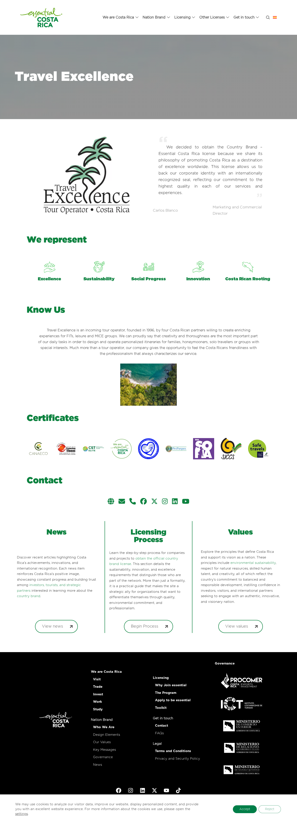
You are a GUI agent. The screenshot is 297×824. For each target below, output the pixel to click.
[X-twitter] (154, 790)
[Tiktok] (178, 790)
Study (98, 709)
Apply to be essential (173, 700)
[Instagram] (165, 502)
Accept (244, 809)
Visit (97, 679)
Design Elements (106, 734)
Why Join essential (171, 685)
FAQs (159, 733)
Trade (97, 686)
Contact (161, 725)
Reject (269, 809)
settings (21, 814)
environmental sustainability (253, 563)
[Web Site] (111, 502)
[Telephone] (132, 502)
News (97, 764)
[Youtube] (166, 790)
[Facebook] (143, 502)
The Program (165, 692)
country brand (28, 596)
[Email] (121, 502)
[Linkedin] (175, 502)
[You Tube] (185, 502)
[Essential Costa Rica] (41, 17)
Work (97, 701)
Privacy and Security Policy (177, 758)
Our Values (102, 742)
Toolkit (161, 707)
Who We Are (103, 727)
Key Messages (104, 749)
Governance (103, 757)
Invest (98, 694)
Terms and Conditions (173, 751)
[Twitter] (154, 502)
